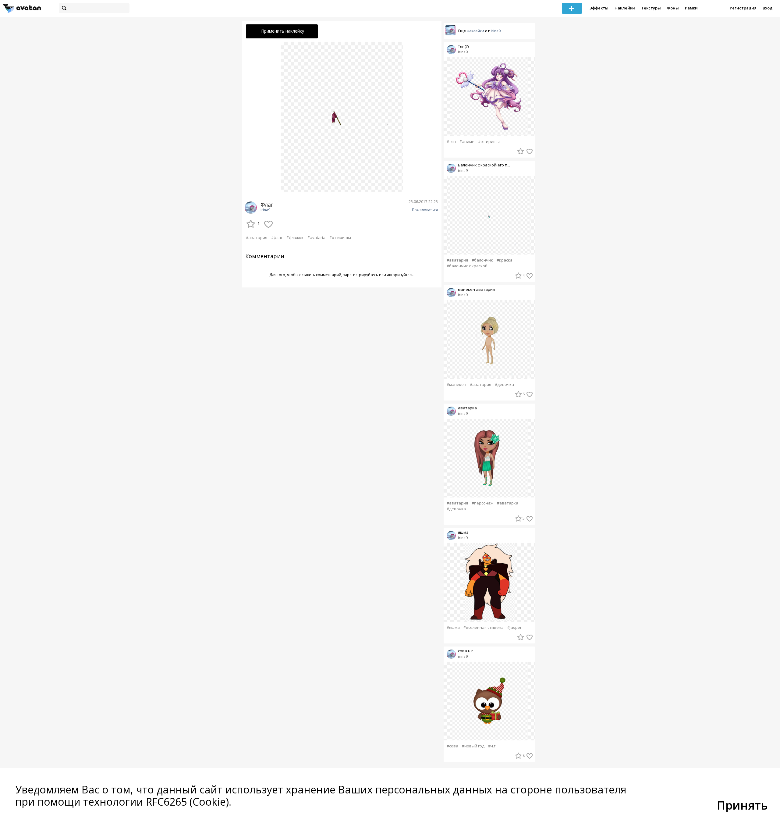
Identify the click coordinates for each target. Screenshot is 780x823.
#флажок (294, 237)
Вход (767, 8)
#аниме (466, 142)
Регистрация (743, 8)
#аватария (256, 237)
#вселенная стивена (483, 627)
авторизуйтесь (400, 274)
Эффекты (599, 8)
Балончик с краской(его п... (484, 165)
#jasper (514, 627)
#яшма (453, 627)
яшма (463, 532)
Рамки (691, 8)
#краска (504, 260)
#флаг (276, 237)
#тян (451, 142)
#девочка (504, 385)
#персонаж (482, 503)
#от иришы (340, 237)
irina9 (265, 210)
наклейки (475, 31)
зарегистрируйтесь (360, 274)
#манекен (456, 385)
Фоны (673, 8)
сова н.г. (466, 651)
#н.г (491, 746)
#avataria (316, 237)
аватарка (467, 408)
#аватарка (507, 503)
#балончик (482, 260)
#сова (452, 746)
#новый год (473, 746)
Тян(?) (463, 46)
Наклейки (625, 8)
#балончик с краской (467, 266)
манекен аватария (476, 289)
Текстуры (651, 8)
